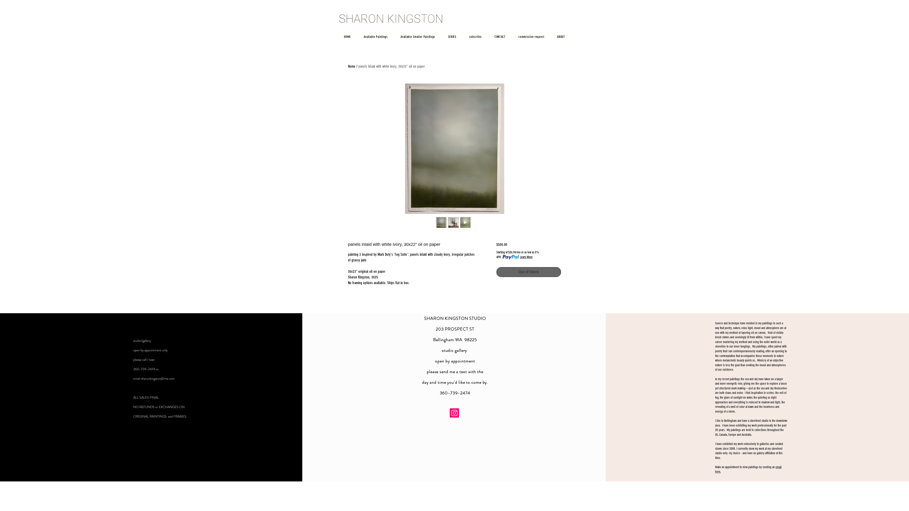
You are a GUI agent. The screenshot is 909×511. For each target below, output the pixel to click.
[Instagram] (454, 413)
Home (351, 66)
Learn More (526, 257)
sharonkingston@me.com (158, 378)
